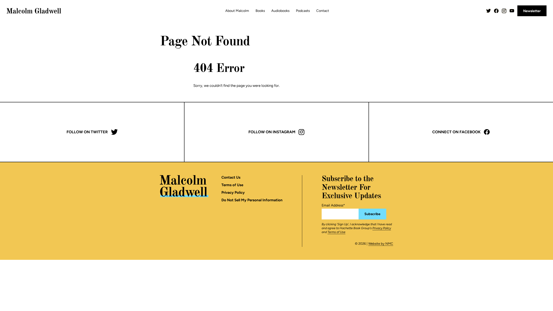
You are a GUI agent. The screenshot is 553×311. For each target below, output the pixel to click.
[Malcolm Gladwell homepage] (33, 11)
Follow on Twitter (87, 132)
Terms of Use (232, 185)
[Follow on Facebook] (496, 11)
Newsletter (532, 11)
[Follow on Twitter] (488, 11)
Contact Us (230, 177)
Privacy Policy (233, 192)
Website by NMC (380, 244)
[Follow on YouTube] (512, 10)
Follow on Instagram (271, 132)
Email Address (333, 205)
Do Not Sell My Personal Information (252, 200)
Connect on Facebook (456, 132)
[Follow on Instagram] (504, 11)
